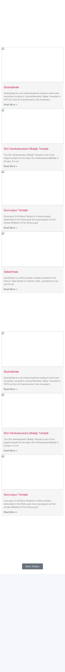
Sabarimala (11, 271)
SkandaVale (11, 87)
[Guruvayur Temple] (32, 187)
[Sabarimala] (32, 249)
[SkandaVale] (32, 64)
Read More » (10, 104)
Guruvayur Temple (16, 210)
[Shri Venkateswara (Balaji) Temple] (32, 126)
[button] (49, 6)
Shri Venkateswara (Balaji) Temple (26, 148)
